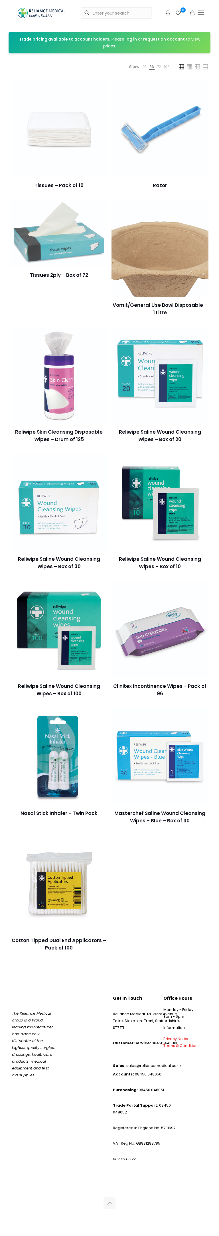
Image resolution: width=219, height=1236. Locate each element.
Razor (160, 185)
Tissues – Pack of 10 (59, 185)
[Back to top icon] (109, 1203)
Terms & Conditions (181, 1045)
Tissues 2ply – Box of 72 (59, 275)
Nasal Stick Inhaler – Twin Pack (59, 813)
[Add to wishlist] (99, 100)
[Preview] (99, 113)
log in (131, 39)
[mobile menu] (200, 13)
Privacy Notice (176, 1038)
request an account (164, 39)
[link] (145, 66)
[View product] (99, 88)
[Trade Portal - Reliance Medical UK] (41, 13)
